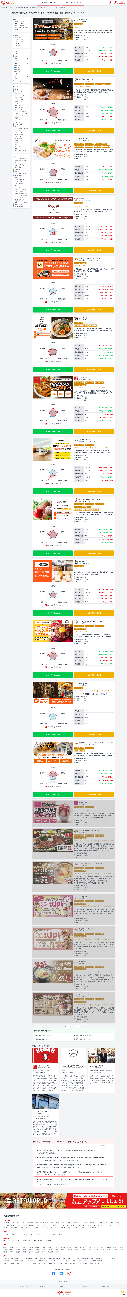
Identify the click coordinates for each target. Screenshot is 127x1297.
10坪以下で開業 (19, 183)
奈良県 (63, 1249)
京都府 (43, 1249)
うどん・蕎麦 (18, 124)
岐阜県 (18, 65)
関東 (16, 58)
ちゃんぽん (18, 147)
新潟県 (102, 1247)
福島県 (43, 1247)
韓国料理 (17, 93)
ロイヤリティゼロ (20, 198)
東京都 (82, 1247)
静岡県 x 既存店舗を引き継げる (84, 1039)
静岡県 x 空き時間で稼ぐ (42, 1036)
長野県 (109, 1247)
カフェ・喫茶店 (19, 109)
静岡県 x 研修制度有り (41, 1039)
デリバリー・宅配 (20, 25)
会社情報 (84, 1286)
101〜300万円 (19, 39)
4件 (58, 1175)
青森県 (11, 1247)
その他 (16, 29)
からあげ (17, 126)
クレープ (17, 120)
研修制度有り (18, 177)
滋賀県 (37, 1249)
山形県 (37, 1247)
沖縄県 (57, 1252)
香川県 (115, 1249)
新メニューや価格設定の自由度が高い (20, 196)
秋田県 (31, 1247)
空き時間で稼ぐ (19, 167)
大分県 (37, 1252)
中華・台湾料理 (19, 97)
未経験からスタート (20, 171)
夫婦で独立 (18, 163)
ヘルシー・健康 (19, 99)
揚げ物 (16, 142)
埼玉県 (69, 1247)
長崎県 (24, 1252)
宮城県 (24, 1247)
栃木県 (56, 1247)
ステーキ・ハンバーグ (21, 95)
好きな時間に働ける (20, 165)
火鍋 (16, 144)
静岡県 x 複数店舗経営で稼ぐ (83, 1036)
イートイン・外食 (20, 23)
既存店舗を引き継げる (21, 179)
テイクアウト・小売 (20, 21)
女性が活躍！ (33, 7)
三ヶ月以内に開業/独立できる (20, 159)
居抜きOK (17, 185)
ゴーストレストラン (20, 89)
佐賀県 (18, 1252)
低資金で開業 (18, 204)
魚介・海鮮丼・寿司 (20, 151)
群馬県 (63, 1247)
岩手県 (18, 1247)
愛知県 (18, 69)
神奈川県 (89, 1247)
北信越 (16, 61)
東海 (16, 63)
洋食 (16, 149)
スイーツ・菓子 (19, 91)
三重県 (18, 71)
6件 (62, 1184)
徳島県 (109, 1249)
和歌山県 (69, 1249)
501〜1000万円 (19, 44)
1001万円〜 (18, 46)
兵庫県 (56, 1249)
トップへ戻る (64, 1281)
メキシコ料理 (18, 138)
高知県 (5, 1252)
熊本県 (31, 1252)
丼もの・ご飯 (18, 140)
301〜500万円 (19, 41)
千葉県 (75, 1247)
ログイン (116, 3)
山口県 (102, 1249)
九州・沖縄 (18, 81)
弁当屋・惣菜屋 (19, 134)
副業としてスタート (20, 192)
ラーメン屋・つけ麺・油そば (20, 112)
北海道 (16, 53)
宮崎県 (43, 1252)
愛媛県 (121, 1249)
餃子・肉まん (18, 105)
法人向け (17, 187)
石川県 (121, 1247)
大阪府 (50, 1249)
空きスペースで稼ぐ (20, 189)
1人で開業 (17, 169)
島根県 (83, 1249)
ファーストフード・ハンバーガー (20, 122)
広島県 (96, 1249)
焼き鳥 (16, 118)
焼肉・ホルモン (19, 107)
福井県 (5, 1249)
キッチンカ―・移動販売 (21, 27)
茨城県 (50, 1247)
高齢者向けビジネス (20, 173)
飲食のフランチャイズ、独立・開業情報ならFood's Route (14, 7)
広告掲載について (105, 1286)
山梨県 (96, 1247)
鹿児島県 (50, 1252)
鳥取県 (77, 1249)
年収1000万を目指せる (21, 202)
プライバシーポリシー (22, 1286)
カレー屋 (17, 130)
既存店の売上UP (19, 206)
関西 (16, 74)
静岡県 (18, 67)
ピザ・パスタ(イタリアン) (20, 128)
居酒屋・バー (18, 101)
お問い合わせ (63, 1286)
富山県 (115, 1247)
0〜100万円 (18, 37)
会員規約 (42, 1286)
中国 (16, 76)
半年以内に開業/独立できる (20, 161)
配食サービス (18, 132)
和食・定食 (18, 136)
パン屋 (16, 103)
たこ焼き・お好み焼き (21, 114)
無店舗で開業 (18, 181)
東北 (16, 56)
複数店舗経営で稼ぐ (20, 194)
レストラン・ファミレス (21, 116)
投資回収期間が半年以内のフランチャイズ (20, 200)
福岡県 (11, 1252)
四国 (16, 79)
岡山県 (89, 1249)
